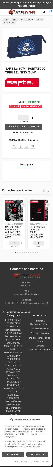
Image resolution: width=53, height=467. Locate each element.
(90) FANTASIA (27, 20)
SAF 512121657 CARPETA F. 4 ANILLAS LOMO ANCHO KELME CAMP (13, 232)
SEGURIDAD (13, 395)
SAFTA (40, 20)
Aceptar (13, 454)
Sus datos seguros (40, 333)
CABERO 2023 (13, 343)
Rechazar (37, 454)
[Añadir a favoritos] (23, 205)
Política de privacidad (23, 461)
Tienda (15, 20)
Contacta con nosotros (39, 349)
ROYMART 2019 (13, 326)
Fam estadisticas (13, 330)
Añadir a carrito (26, 126)
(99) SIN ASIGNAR (13, 333)
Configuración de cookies (18, 312)
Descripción (26, 164)
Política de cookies (41, 461)
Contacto (40, 345)
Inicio (6, 20)
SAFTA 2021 (9, 23)
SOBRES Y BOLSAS (13, 352)
